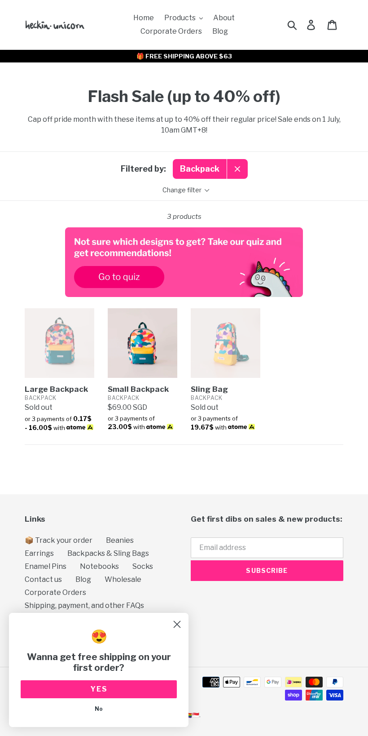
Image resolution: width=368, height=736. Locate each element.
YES (99, 689)
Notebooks (99, 566)
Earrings (39, 553)
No (99, 708)
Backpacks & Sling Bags (108, 553)
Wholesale (123, 579)
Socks (142, 566)
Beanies (120, 540)
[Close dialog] (177, 624)
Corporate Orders (55, 592)
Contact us (43, 579)
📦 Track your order (58, 540)
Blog (83, 579)
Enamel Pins (45, 566)
